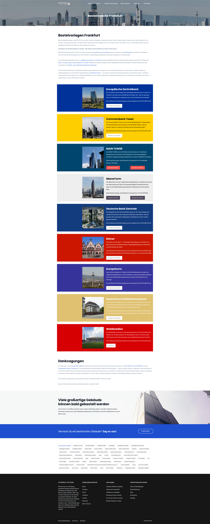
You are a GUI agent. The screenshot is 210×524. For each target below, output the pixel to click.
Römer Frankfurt (110, 468)
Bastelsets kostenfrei (75, 452)
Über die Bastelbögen (136, 486)
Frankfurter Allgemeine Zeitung (66, 464)
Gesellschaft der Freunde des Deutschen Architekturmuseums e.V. (102, 464)
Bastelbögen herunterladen (138, 445)
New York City (90, 62)
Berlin (60, 62)
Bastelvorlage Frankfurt (102, 452)
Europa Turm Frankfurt (118, 458)
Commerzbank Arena (116, 455)
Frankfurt (98, 60)
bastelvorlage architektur (88, 452)
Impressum (75, 520)
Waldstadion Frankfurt (130, 468)
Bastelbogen (112, 445)
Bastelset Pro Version (137, 167)
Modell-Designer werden (113, 501)
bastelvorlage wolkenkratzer (65, 455)
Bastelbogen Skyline (77, 448)
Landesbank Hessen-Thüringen (67, 368)
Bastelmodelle (88, 448)
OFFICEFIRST (139, 366)
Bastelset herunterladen (114, 105)
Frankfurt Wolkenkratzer (129, 461)
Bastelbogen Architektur (123, 445)
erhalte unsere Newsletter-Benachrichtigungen (82, 65)
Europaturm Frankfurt (131, 458)
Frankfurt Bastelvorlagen (105, 461)
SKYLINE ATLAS (129, 366)
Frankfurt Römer (117, 461)
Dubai (69, 62)
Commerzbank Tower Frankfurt (131, 455)
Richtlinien (82, 520)
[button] (5, 519)
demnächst (111, 345)
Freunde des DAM (76, 366)
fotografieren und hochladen (101, 52)
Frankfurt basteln (93, 461)
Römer (101, 468)
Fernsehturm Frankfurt (74, 461)
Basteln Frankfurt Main (124, 448)
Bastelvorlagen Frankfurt (90, 455)
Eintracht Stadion (106, 458)
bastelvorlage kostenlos (116, 452)
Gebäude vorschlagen (111, 3)
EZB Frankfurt (142, 458)
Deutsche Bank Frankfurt (65, 458)
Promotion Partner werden (114, 498)
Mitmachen (147, 3)
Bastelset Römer (63, 452)
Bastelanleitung (135, 489)
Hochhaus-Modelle (125, 464)
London (74, 62)
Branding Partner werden (113, 495)
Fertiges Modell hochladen (114, 486)
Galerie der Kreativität (113, 489)
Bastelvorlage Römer (129, 452)
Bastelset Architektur (144, 448)
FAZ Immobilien (62, 461)
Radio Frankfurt (93, 468)
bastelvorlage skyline (142, 452)
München (80, 62)
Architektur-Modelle (89, 445)
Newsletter (133, 495)
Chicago (64, 62)
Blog (131, 492)
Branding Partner (96, 73)
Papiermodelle (84, 468)
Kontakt (132, 498)
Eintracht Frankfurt (95, 458)
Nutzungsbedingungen (64, 520)
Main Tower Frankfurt (143, 464)
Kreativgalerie (125, 3)
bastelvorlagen (78, 455)
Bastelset (134, 448)
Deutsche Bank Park (78, 458)
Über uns (136, 3)
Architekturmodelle (101, 445)
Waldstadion (119, 468)
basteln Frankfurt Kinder (110, 448)
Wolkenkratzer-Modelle (143, 468)
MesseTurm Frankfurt (64, 468)
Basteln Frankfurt (98, 448)
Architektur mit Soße (78, 445)
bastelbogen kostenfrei (64, 448)
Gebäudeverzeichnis (94, 3)
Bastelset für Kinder (113, 167)
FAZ (148, 458)
